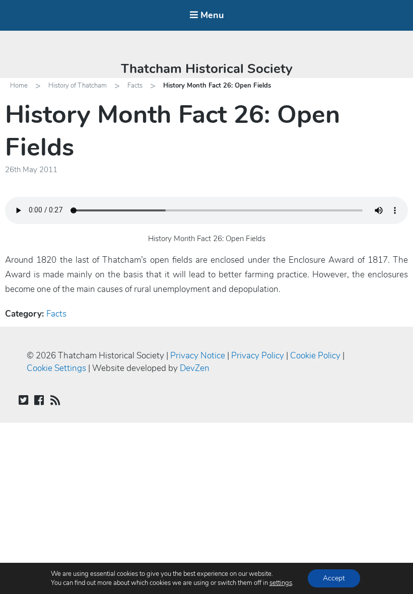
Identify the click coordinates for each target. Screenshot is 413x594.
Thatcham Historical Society (207, 69)
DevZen (195, 368)
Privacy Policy (257, 355)
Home (19, 85)
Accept (334, 578)
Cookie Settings (56, 368)
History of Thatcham (77, 85)
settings (280, 582)
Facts (135, 85)
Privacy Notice (197, 355)
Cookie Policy (315, 355)
